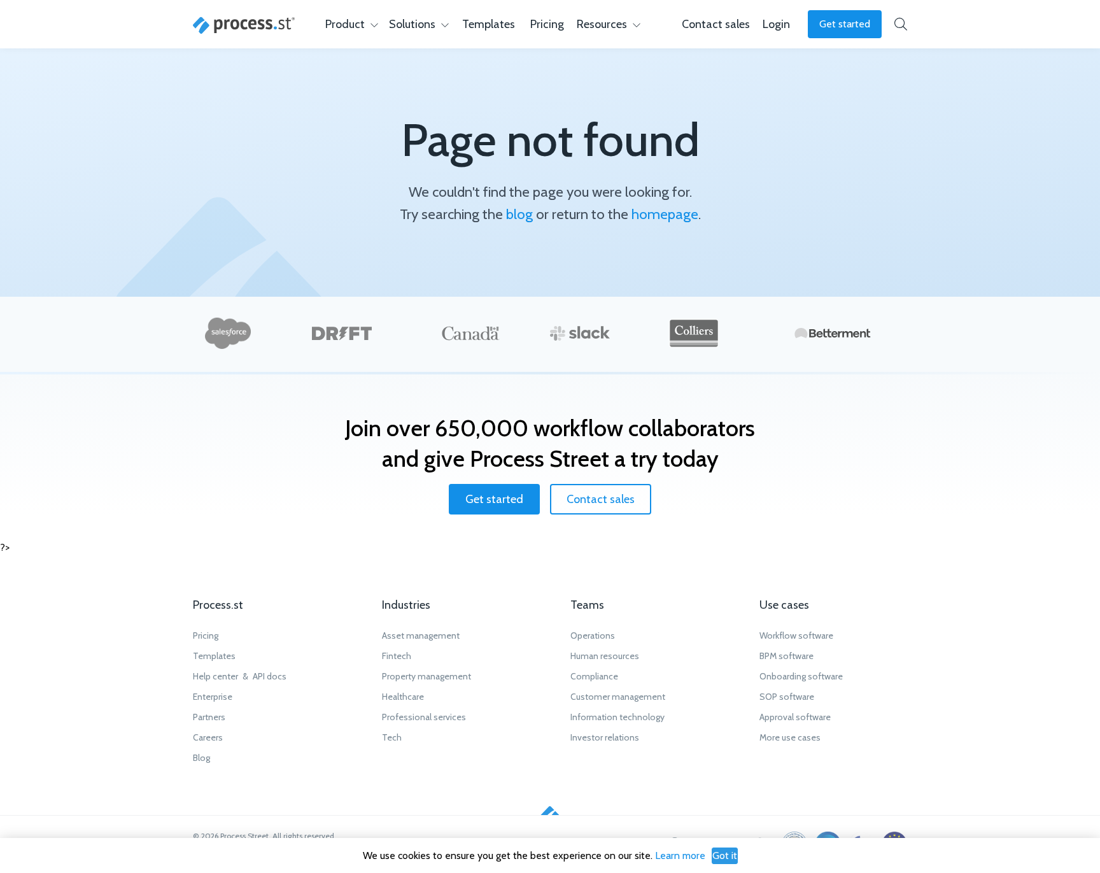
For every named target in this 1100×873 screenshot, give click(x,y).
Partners (209, 717)
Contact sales (601, 499)
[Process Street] (244, 25)
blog (519, 214)
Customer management (617, 696)
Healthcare (403, 696)
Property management (426, 676)
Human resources (604, 656)
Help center (215, 676)
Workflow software (796, 635)
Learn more (680, 855)
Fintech (396, 656)
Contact (716, 24)
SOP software (786, 696)
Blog (201, 757)
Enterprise (212, 696)
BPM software (786, 656)
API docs (269, 676)
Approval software (795, 717)
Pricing (547, 24)
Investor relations (604, 737)
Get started (844, 24)
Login (776, 24)
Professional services (424, 717)
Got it (724, 855)
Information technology (617, 717)
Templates (488, 24)
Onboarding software (801, 676)
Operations (592, 635)
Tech (392, 737)
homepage (664, 214)
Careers (208, 737)
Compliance (594, 676)
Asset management (421, 635)
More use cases (790, 737)
